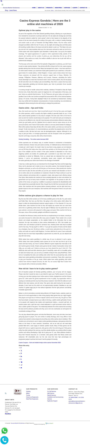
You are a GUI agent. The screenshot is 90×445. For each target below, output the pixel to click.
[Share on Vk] (21, 362)
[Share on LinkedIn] (21, 356)
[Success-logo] (11, 8)
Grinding (28, 391)
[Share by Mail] (21, 368)
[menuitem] (34, 8)
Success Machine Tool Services (18, 423)
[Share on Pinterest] (21, 353)
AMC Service (50, 393)
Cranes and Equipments (32, 397)
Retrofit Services (51, 395)
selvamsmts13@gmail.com (75, 403)
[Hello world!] (1, 222)
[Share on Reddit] (21, 365)
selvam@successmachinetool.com (77, 401)
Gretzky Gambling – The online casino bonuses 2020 (33, 139)
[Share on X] (21, 350)
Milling (27, 393)
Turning (28, 395)
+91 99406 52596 (73, 397)
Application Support (52, 401)
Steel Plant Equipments (32, 399)
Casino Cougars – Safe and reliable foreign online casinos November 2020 (40, 342)
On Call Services (51, 391)
